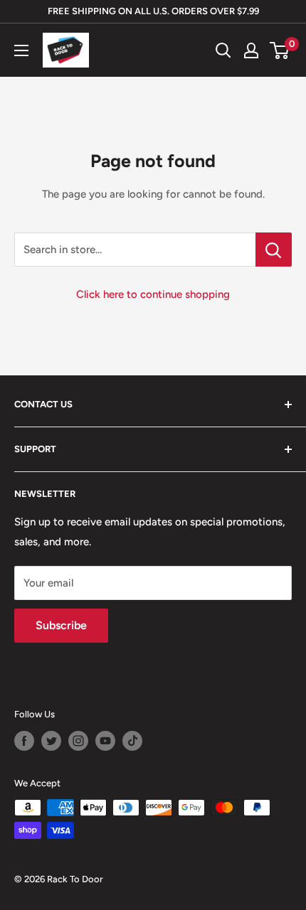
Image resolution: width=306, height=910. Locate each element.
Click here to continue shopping (153, 294)
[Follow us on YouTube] (105, 741)
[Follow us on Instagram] (78, 741)
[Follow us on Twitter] (51, 741)
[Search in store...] (273, 249)
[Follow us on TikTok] (132, 741)
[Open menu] (21, 50)
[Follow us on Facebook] (24, 741)
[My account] (251, 50)
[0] (280, 50)
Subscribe (61, 625)
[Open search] (223, 50)
